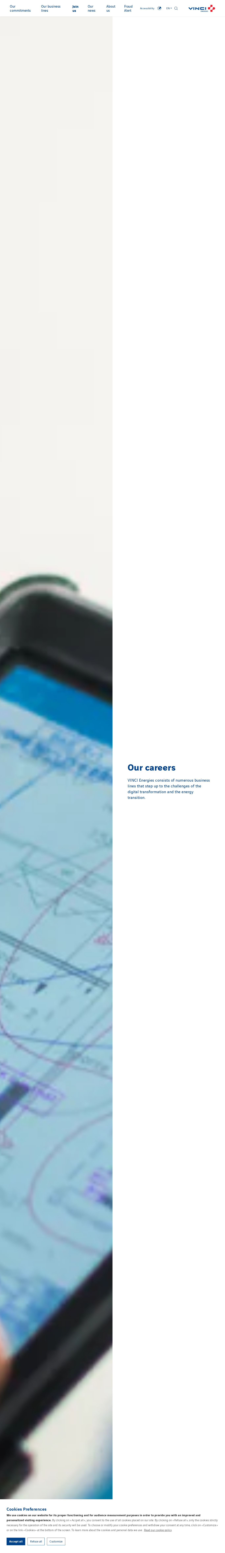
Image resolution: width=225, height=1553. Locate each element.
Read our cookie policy (158, 1530)
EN (168, 8)
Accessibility (147, 8)
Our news (92, 8)
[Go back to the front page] (201, 8)
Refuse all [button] (36, 1541)
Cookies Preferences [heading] (27, 1509)
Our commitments (20, 8)
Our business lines (51, 8)
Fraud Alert (128, 8)
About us (110, 8)
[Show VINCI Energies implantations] (159, 8)
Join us (75, 8)
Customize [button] (56, 1541)
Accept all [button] (16, 1541)
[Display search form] (176, 8)
